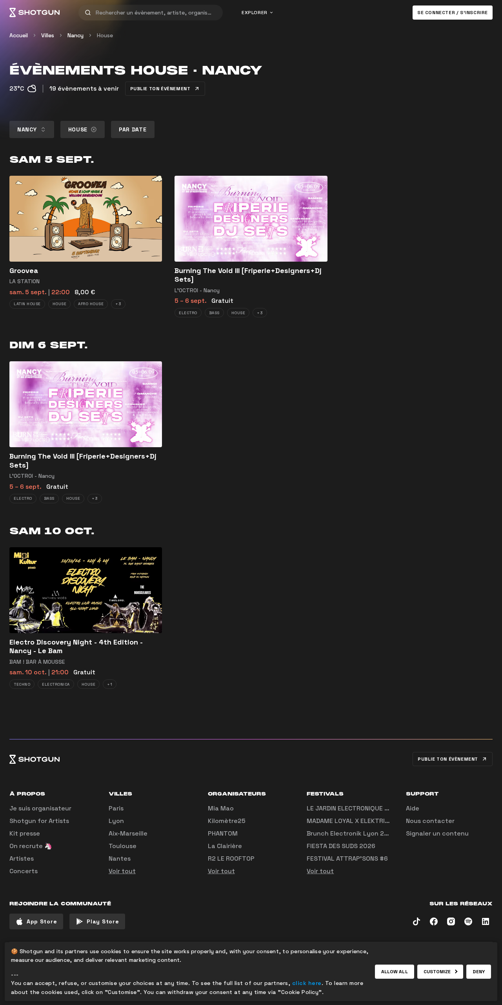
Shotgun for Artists (39, 821)
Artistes (21, 858)
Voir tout (122, 871)
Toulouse (122, 846)
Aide (412, 808)
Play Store (103, 921)
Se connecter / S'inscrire (452, 12)
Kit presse (24, 833)
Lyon (116, 821)
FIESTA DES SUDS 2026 (341, 846)
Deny (479, 972)
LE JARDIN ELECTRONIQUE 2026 (353, 808)
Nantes (120, 858)
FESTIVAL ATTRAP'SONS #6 (347, 858)
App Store (42, 921)
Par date (133, 129)
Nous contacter (430, 821)
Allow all (394, 972)
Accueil (18, 35)
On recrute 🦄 (30, 846)
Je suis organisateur (40, 808)
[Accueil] (34, 12)
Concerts (23, 871)
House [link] (105, 35)
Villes (47, 35)
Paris (116, 808)
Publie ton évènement (160, 89)
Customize (437, 972)
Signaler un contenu (437, 833)
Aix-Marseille (128, 833)
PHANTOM (223, 833)
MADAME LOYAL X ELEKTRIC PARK (356, 821)
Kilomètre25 (227, 821)
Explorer (254, 12)
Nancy (75, 35)
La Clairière (225, 846)
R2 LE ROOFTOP (231, 858)
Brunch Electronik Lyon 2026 (351, 833)
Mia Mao (221, 808)
